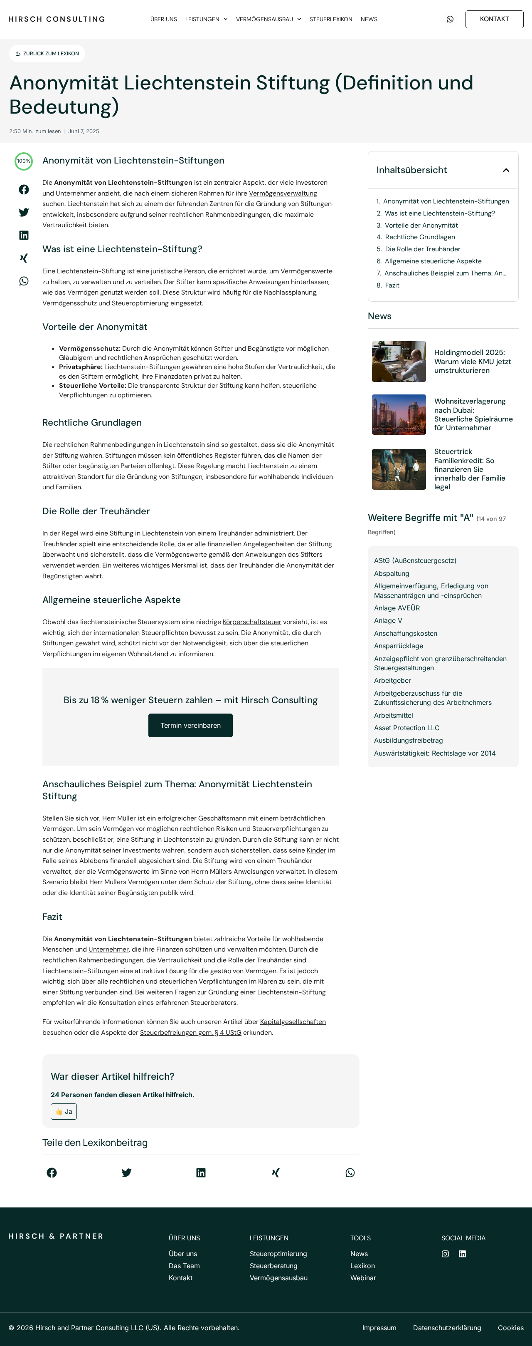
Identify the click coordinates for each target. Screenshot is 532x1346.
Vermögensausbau (264, 19)
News (369, 19)
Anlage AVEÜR (397, 608)
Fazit (392, 285)
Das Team (184, 1266)
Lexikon (362, 1266)
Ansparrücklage (398, 646)
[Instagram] (445, 1254)
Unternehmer (109, 949)
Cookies (511, 1328)
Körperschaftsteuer (252, 621)
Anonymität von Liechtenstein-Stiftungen (446, 201)
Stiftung (320, 544)
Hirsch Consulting (57, 19)
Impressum (379, 1328)
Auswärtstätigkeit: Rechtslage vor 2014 (435, 753)
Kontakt (180, 1278)
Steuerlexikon (331, 19)
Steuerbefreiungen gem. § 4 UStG (190, 1032)
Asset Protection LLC (407, 728)
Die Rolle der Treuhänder (423, 249)
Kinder (316, 850)
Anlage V (388, 620)
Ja (67, 1111)
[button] (24, 189)
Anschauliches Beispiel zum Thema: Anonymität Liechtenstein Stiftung (447, 273)
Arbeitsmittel (393, 715)
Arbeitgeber (392, 680)
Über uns (163, 19)
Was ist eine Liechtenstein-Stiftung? (440, 213)
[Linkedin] (462, 1254)
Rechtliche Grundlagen (420, 237)
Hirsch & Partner (56, 1236)
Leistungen (202, 19)
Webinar (363, 1278)
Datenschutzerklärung (447, 1328)
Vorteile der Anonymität (421, 225)
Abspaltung (391, 573)
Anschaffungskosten (405, 633)
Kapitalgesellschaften (293, 1021)
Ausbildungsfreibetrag (408, 740)
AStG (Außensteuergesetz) (415, 560)
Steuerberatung (274, 1266)
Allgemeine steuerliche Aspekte (433, 261)
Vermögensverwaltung (283, 193)
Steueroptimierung (278, 1253)
